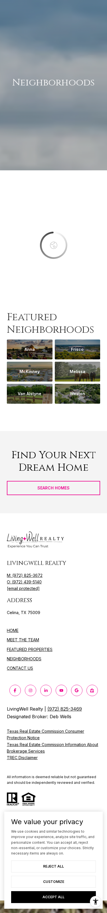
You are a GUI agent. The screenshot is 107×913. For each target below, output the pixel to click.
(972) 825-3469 (64, 709)
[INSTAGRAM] (30, 690)
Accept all (53, 897)
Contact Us (20, 668)
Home (13, 630)
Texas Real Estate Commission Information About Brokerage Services (52, 747)
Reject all (53, 866)
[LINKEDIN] (46, 690)
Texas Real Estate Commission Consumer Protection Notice (45, 734)
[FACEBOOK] (15, 690)
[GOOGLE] (76, 690)
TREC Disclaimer (22, 757)
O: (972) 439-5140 (24, 581)
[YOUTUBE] (61, 690)
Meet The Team (23, 639)
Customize (53, 882)
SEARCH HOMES (53, 487)
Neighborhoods (24, 658)
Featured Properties (30, 649)
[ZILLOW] (92, 690)
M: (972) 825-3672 (25, 575)
